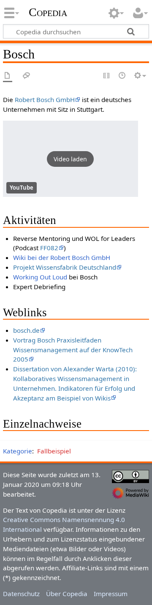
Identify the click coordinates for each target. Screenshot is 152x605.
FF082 (49, 247)
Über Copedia (66, 593)
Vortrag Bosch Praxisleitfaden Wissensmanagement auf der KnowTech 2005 (73, 350)
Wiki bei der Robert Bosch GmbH (61, 257)
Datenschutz (21, 593)
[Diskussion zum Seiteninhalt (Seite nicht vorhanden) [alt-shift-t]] (26, 76)
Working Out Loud (40, 277)
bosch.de (26, 330)
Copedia (48, 12)
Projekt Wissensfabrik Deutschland (64, 267)
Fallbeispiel (54, 451)
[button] (70, 159)
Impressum (111, 593)
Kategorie (17, 451)
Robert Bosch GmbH (45, 99)
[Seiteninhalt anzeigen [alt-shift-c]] (7, 76)
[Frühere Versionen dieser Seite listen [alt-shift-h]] (122, 76)
